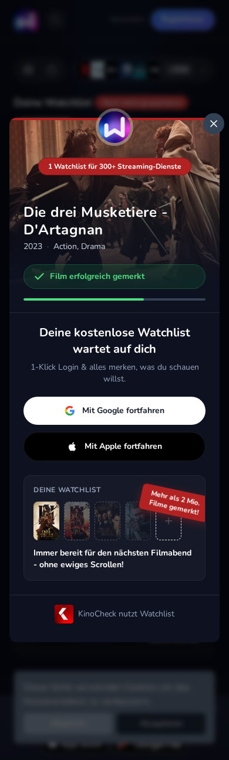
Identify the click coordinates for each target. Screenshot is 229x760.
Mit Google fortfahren (123, 410)
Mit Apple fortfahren (123, 446)
